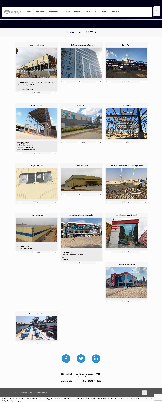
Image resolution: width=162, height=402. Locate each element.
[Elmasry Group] (12, 12)
